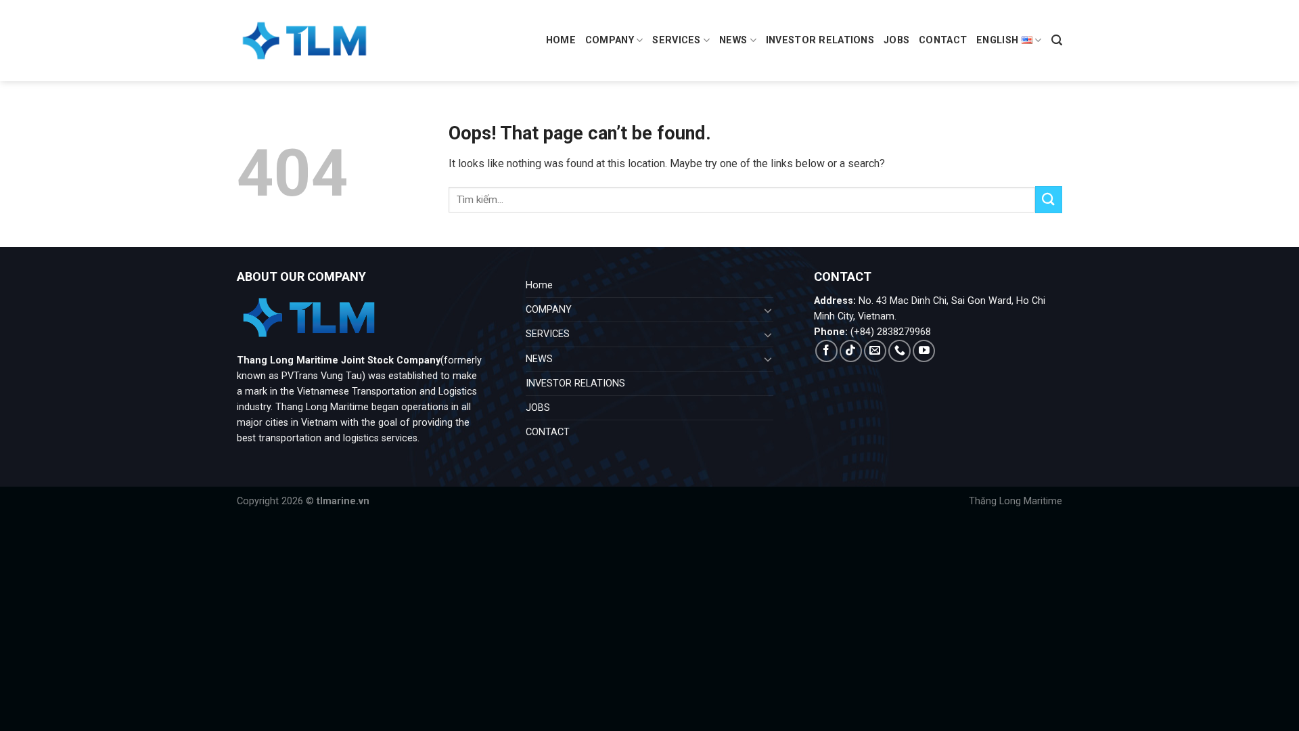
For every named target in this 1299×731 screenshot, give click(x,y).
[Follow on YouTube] (924, 351)
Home (561, 40)
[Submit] (1048, 199)
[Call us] (899, 351)
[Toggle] (768, 310)
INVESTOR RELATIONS (820, 40)
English (997, 40)
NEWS (733, 40)
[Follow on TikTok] (851, 351)
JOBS (896, 40)
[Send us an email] (875, 351)
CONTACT (943, 40)
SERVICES (676, 40)
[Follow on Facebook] (826, 351)
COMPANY (609, 40)
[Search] (1056, 40)
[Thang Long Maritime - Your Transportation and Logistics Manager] (304, 41)
